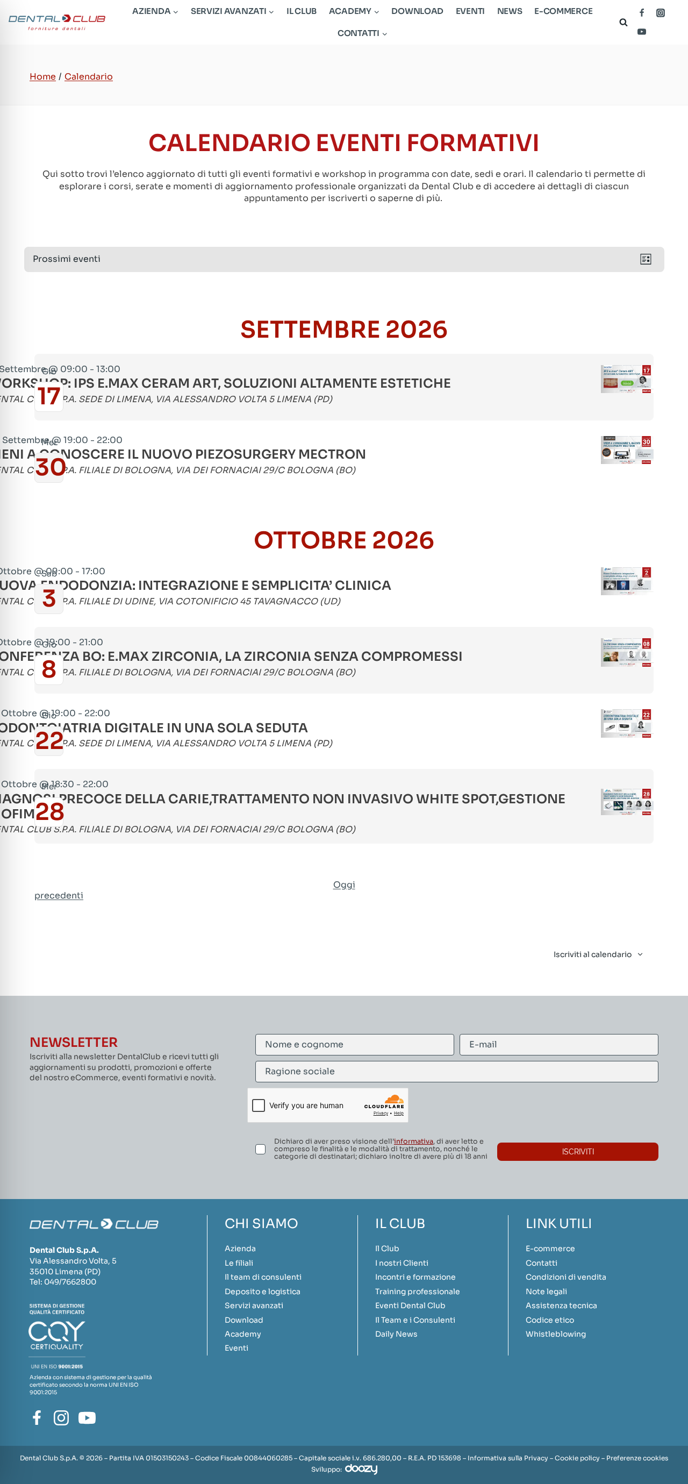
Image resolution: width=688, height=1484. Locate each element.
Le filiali (239, 1263)
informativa (413, 1141)
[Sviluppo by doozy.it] (361, 1469)
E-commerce (563, 11)
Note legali (546, 1291)
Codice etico (550, 1320)
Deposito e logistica (262, 1291)
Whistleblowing (556, 1334)
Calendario (88, 76)
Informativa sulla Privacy (508, 1458)
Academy (243, 1334)
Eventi (470, 11)
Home (43, 76)
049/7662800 (70, 1282)
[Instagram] (660, 13)
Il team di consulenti (263, 1277)
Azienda (240, 1248)
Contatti (541, 1263)
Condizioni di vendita (566, 1277)
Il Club (301, 11)
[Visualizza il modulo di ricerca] (621, 22)
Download (417, 11)
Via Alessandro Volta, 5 (73, 1261)
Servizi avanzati (254, 1305)
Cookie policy (577, 1458)
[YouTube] (641, 31)
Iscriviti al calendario (593, 954)
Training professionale (417, 1291)
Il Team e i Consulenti (415, 1320)
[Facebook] (641, 13)
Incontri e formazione (415, 1277)
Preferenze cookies (637, 1458)
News (509, 11)
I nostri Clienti (401, 1263)
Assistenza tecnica (561, 1305)
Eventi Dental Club (410, 1305)
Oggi (344, 884)
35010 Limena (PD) (65, 1271)
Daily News (396, 1334)
